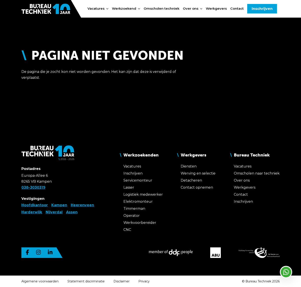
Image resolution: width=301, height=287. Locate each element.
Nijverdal (54, 212)
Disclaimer (121, 281)
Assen (72, 212)
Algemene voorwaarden (40, 281)
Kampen (59, 205)
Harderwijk (31, 212)
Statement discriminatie (86, 281)
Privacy (144, 281)
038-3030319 (33, 187)
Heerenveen (82, 205)
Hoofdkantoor (34, 205)
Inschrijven (262, 9)
